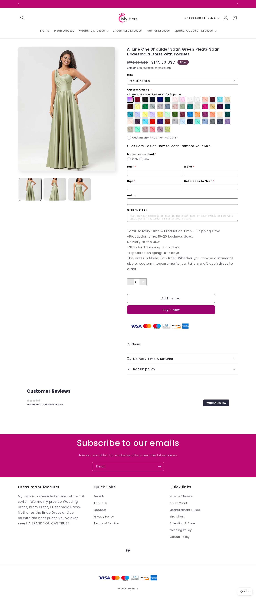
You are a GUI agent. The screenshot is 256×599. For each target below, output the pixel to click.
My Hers (133, 588)
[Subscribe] (159, 466)
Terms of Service (106, 523)
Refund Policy (179, 537)
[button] (22, 18)
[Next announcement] (237, 4)
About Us (100, 503)
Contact (100, 510)
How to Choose (181, 496)
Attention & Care (182, 523)
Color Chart (178, 503)
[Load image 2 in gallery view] (55, 189)
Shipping (132, 68)
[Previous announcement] (18, 4)
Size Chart (177, 517)
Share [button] (136, 344)
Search (99, 496)
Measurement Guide (184, 510)
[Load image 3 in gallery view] (79, 189)
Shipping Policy (180, 530)
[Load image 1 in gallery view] (30, 189)
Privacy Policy (104, 517)
